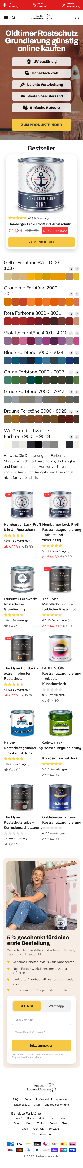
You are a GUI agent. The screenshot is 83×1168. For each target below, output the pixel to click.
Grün (29, 1123)
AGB (37, 1104)
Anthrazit (38, 1128)
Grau (25, 1128)
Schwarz (53, 1128)
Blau (64, 1123)
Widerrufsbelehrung (57, 1104)
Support (29, 1099)
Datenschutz (22, 1104)
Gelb (42, 1117)
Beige (30, 1117)
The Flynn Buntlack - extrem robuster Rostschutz (21, 673)
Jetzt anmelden (41, 1045)
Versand (44, 1099)
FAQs (16, 1099)
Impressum (61, 1099)
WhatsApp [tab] (56, 1006)
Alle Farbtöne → (42, 1134)
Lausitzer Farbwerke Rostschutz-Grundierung (21, 604)
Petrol (53, 1123)
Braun (17, 1123)
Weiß (19, 1117)
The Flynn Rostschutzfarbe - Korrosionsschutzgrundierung (28, 822)
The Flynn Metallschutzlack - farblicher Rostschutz (60, 604)
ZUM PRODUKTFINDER (41, 125)
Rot (51, 1117)
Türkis (41, 1123)
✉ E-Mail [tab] (27, 1006)
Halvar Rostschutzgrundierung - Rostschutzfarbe (23, 747)
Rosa (61, 1117)
